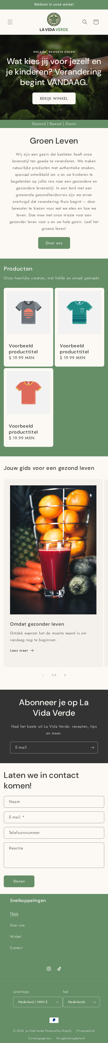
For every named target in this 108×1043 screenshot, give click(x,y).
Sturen (19, 881)
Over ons (54, 243)
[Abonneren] (92, 747)
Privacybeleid (86, 1031)
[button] (10, 22)
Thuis (14, 913)
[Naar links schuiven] (42, 675)
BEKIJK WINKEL (54, 98)
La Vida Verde (35, 1030)
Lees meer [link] (19, 650)
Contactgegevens (39, 1038)
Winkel (15, 936)
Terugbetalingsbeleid (70, 1038)
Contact (16, 947)
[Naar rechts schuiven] (65, 675)
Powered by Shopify (58, 1030)
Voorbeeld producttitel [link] (23, 349)
